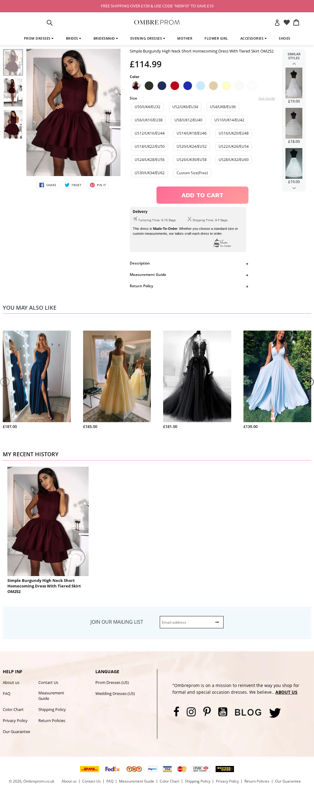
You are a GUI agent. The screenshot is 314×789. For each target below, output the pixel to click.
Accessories (252, 38)
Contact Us (48, 682)
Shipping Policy (52, 709)
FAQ (6, 693)
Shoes (284, 38)
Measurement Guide (148, 274)
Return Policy (141, 286)
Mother (184, 38)
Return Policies (51, 720)
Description (140, 263)
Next (294, 188)
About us (11, 682)
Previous (294, 63)
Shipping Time (203, 220)
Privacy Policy (15, 720)
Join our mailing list (116, 621)
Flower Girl (216, 38)
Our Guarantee (16, 731)
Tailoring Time (148, 220)
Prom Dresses (38, 38)
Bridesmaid (105, 38)
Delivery (140, 212)
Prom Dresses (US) (112, 682)
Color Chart (13, 709)
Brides (72, 38)
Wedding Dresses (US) (115, 693)
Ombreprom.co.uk (38, 781)
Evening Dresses (146, 38)
